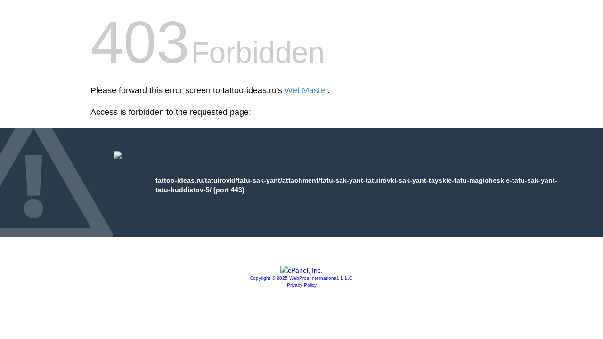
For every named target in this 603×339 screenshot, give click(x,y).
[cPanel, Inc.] (301, 270)
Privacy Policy (302, 285)
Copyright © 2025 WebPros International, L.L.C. (302, 278)
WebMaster (306, 90)
